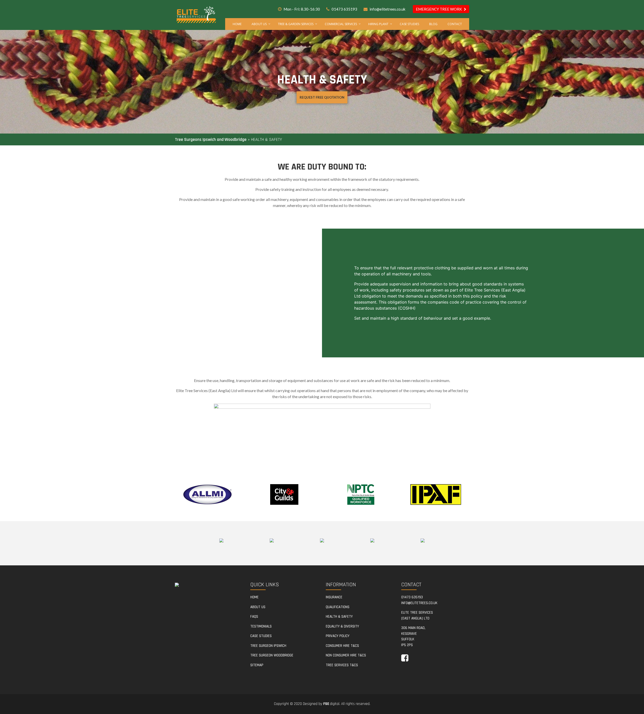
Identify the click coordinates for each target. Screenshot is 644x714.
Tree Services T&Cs (342, 665)
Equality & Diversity (342, 626)
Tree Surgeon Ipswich (268, 645)
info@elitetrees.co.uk (387, 9)
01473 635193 (344, 9)
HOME (254, 597)
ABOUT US (257, 607)
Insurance (334, 597)
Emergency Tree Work (439, 9)
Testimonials (261, 626)
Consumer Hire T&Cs (342, 645)
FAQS (254, 616)
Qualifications (337, 607)
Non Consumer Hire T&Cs (346, 655)
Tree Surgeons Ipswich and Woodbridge (211, 139)
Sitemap (256, 665)
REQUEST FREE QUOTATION (322, 97)
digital (331, 703)
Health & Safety (339, 616)
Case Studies (261, 636)
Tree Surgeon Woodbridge (271, 655)
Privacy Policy (337, 636)
